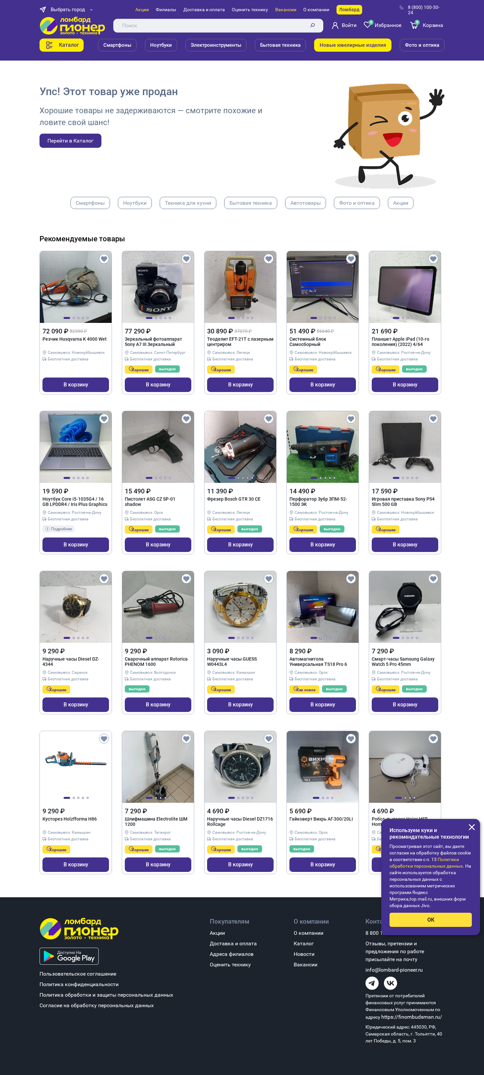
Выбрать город (68, 10)
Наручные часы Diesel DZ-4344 (70, 661)
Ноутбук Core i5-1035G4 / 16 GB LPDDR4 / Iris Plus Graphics (74, 501)
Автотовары (305, 203)
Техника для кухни (188, 203)
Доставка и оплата (204, 9)
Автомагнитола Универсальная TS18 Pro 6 (318, 661)
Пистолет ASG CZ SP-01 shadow (150, 501)
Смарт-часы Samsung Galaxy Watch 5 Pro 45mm (403, 661)
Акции (142, 9)
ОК (430, 920)
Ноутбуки (161, 45)
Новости (304, 954)
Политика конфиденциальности (79, 984)
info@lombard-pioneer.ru (394, 970)
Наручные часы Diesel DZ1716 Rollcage (240, 821)
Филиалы (166, 9)
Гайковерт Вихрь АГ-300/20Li (321, 819)
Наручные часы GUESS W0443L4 (232, 661)
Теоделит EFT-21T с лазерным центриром (240, 341)
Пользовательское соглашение (78, 974)
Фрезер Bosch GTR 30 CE (233, 499)
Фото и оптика (422, 45)
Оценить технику (250, 9)
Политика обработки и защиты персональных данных (106, 995)
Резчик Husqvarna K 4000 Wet (74, 339)
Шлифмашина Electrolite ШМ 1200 (156, 821)
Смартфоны (117, 45)
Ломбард (349, 9)
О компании (316, 9)
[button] (67, 318)
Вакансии (285, 9)
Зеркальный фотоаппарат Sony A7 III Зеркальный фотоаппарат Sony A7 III (153, 342)
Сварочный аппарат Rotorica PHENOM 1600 (156, 661)
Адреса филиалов (232, 954)
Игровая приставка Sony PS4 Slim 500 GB (403, 501)
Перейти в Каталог (70, 141)
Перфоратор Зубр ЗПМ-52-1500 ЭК (318, 501)
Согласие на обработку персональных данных (97, 1005)
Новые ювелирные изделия (353, 45)
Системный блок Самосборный (307, 341)
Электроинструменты (216, 45)
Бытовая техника (280, 45)
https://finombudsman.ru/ (411, 1017)
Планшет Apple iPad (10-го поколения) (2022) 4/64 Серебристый (400, 342)
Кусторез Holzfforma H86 (69, 819)
